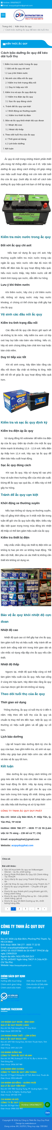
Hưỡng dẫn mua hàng (11, 981)
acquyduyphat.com (22, 845)
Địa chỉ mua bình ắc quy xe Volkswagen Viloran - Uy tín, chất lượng (23, 871)
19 (38, 909)
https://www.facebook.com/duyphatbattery (21, 1014)
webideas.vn (30, 1124)
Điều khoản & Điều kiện (37, 984)
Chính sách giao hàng (11, 984)
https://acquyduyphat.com (20, 965)
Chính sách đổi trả (35, 988)
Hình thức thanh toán (37, 981)
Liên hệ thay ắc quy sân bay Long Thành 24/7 (26, 884)
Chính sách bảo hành (11, 988)
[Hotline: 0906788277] (47, 1104)
